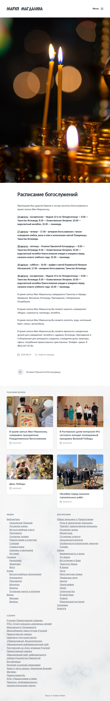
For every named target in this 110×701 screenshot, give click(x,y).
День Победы (17, 483)
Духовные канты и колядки (24, 591)
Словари (14, 543)
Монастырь (66, 533)
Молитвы (14, 584)
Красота (61, 608)
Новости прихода (46, 354)
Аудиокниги (15, 577)
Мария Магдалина (25, 8)
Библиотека (13, 519)
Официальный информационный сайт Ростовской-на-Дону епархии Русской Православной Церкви (28, 648)
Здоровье (62, 605)
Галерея (11, 557)
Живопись (15, 564)
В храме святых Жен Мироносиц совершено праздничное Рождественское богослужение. (28, 435)
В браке (64, 567)
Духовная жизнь (18, 526)
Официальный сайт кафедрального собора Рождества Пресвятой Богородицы (26, 658)
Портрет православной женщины (78, 526)
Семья (60, 550)
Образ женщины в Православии (75, 519)
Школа (63, 581)
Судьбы (64, 546)
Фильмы (14, 598)
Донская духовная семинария (24, 665)
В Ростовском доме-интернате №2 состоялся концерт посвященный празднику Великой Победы (80, 435)
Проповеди (15, 533)
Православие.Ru (16, 675)
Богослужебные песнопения (25, 574)
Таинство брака (68, 564)
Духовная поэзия (19, 536)
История (14, 553)
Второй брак (67, 594)
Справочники (16, 546)
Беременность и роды (72, 553)
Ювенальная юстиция (72, 601)
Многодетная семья (71, 574)
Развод (64, 598)
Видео (10, 594)
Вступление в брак (70, 560)
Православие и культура (23, 540)
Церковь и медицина (21, 550)
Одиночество (67, 591)
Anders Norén (59, 695)
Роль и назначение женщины (76, 523)
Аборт (63, 588)
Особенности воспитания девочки (79, 543)
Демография (67, 584)
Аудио (10, 571)
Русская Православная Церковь (25, 620)
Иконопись (15, 560)
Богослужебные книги (21, 529)
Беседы (13, 588)
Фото (12, 567)
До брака (65, 557)
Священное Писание (21, 523)
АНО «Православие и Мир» (22, 678)
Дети (62, 571)
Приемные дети (69, 577)
